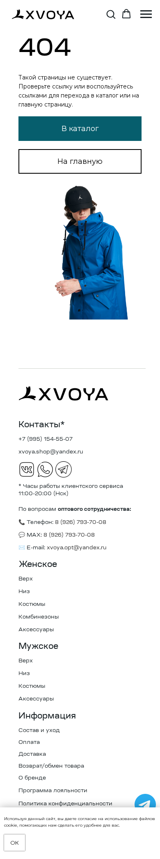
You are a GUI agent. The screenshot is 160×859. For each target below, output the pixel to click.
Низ (24, 591)
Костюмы (31, 604)
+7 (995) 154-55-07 (45, 439)
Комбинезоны (38, 617)
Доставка (32, 754)
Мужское (38, 647)
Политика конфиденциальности (65, 804)
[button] (111, 14)
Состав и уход (39, 730)
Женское (38, 565)
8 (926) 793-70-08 (68, 535)
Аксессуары (36, 629)
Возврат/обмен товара (51, 766)
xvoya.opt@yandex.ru (77, 548)
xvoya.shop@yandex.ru (50, 452)
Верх (25, 579)
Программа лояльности (52, 790)
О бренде (32, 778)
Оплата (29, 742)
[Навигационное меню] (146, 14)
